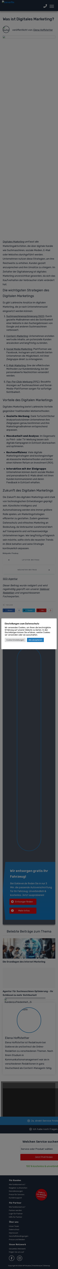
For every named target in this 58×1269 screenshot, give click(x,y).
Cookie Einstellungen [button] (15, 640)
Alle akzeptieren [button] (35, 640)
